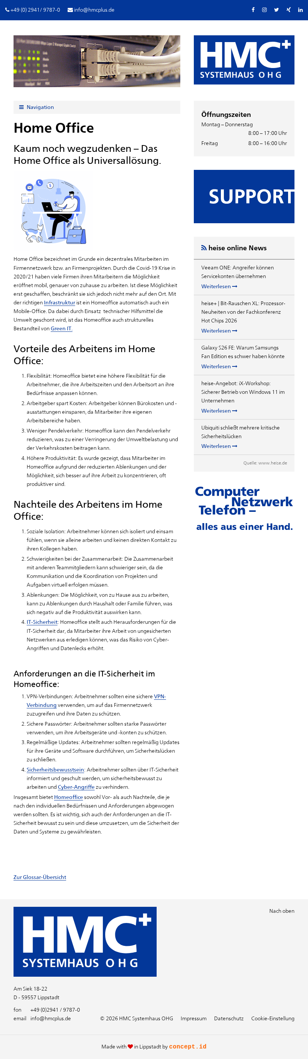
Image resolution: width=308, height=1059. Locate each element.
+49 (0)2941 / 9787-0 (47, 1010)
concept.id (188, 1047)
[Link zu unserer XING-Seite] (289, 10)
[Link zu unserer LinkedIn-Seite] (300, 10)
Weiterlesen (216, 286)
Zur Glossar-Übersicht (40, 877)
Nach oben (281, 911)
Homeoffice (68, 797)
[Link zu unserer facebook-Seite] (253, 10)
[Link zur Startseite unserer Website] (85, 975)
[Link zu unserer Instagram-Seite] (264, 10)
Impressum (194, 1018)
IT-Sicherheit (42, 622)
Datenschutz (229, 1018)
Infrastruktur (59, 303)
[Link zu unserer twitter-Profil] (276, 10)
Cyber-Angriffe (76, 787)
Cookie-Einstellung (272, 1018)
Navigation (40, 107)
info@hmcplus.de (42, 1018)
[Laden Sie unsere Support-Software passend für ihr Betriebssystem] (244, 196)
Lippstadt (150, 1047)
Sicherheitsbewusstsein (55, 770)
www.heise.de (272, 463)
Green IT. (61, 328)
